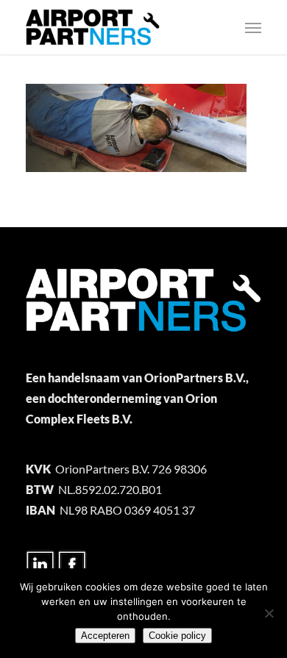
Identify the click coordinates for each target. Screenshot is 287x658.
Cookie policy (177, 635)
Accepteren (105, 635)
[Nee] (268, 613)
